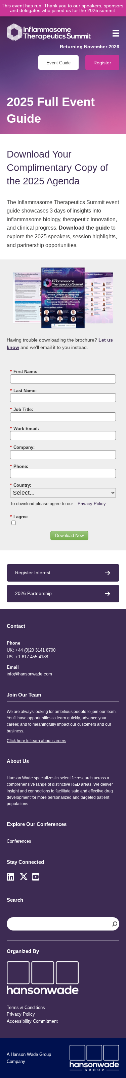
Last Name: (23, 390)
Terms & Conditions (26, 1007)
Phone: (19, 466)
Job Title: (21, 409)
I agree (19, 516)
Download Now (69, 535)
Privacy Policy (92, 503)
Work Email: (24, 428)
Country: (20, 485)
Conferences (19, 841)
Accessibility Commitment (32, 1021)
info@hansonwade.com (29, 673)
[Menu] (113, 33)
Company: (22, 447)
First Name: (23, 371)
